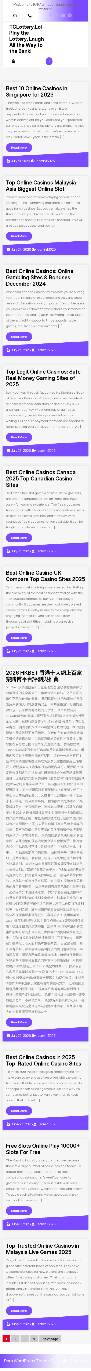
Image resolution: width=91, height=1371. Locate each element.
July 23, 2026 (21, 350)
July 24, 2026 (21, 249)
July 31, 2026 (20, 161)
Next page (50, 1339)
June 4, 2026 (21, 1324)
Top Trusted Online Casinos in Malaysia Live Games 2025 (42, 1249)
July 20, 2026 (21, 1035)
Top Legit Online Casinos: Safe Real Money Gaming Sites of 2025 (43, 378)
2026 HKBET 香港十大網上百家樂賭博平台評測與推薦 (44, 676)
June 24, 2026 (22, 1124)
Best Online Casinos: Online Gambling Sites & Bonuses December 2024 (39, 277)
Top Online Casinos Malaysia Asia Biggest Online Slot (41, 185)
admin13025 (46, 161)
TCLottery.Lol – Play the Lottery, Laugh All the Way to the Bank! (27, 39)
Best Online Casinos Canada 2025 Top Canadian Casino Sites (41, 478)
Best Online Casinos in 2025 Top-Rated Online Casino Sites (43, 1060)
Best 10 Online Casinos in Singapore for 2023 (37, 91)
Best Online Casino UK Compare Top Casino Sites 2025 (45, 576)
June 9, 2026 (21, 1224)
